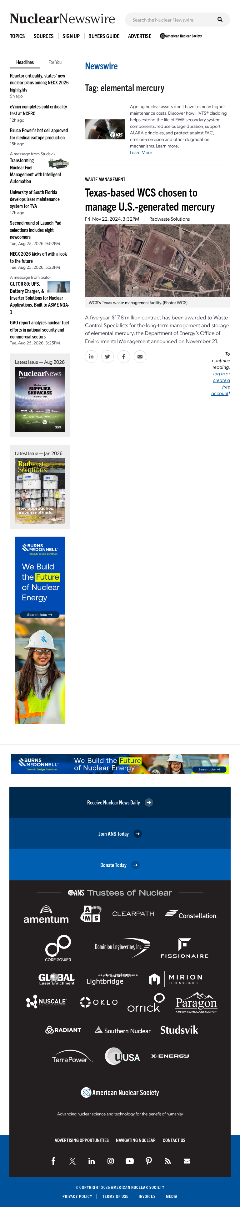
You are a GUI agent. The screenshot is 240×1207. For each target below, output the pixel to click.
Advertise (139, 35)
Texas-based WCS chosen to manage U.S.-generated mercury (150, 199)
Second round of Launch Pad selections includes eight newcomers (35, 229)
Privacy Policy (77, 1196)
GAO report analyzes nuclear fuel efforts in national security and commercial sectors (39, 329)
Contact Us (174, 1140)
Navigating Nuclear (136, 1140)
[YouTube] (130, 1161)
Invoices (147, 1196)
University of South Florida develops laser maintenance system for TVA (35, 199)
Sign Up (71, 35)
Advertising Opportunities (82, 1140)
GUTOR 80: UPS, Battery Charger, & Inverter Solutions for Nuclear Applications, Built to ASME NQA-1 (39, 297)
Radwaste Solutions (169, 218)
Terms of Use (115, 1196)
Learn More (141, 152)
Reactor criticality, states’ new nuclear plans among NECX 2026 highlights (39, 82)
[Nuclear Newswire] (168, 1161)
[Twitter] (72, 1161)
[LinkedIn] (92, 1161)
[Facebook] (53, 1161)
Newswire (101, 65)
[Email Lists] (187, 1161)
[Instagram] (111, 1161)
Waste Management (105, 179)
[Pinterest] (149, 1161)
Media (172, 1196)
